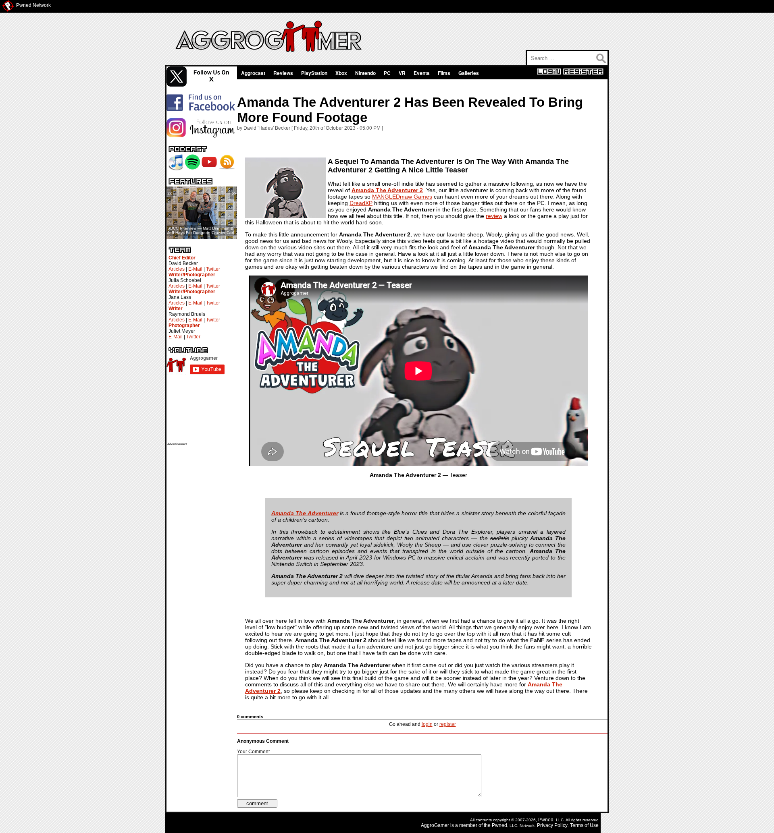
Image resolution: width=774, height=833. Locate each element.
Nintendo (365, 73)
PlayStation (314, 73)
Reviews (283, 73)
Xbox (341, 73)
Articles (177, 269)
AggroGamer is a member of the (456, 825)
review (494, 216)
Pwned (545, 820)
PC (387, 73)
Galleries (468, 73)
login (427, 724)
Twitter (213, 269)
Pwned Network (33, 5)
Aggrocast (253, 73)
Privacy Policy (552, 825)
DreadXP (361, 203)
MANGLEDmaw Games (402, 196)
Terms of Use (584, 825)
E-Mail (195, 269)
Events (422, 73)
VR (402, 73)
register (447, 724)
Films (444, 73)
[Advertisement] (199, 567)
